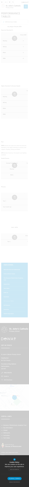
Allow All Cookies (14, 478)
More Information (14, 469)
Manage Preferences (14, 482)
